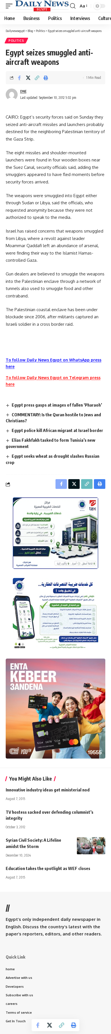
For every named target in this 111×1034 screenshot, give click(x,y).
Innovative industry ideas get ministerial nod (48, 789)
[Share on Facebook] (19, 77)
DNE (23, 91)
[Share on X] (28, 77)
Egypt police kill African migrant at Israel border (57, 430)
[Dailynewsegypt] (42, 6)
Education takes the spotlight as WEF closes (48, 868)
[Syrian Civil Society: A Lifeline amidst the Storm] (91, 845)
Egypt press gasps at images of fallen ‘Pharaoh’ (57, 404)
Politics (16, 40)
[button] (10, 6)
